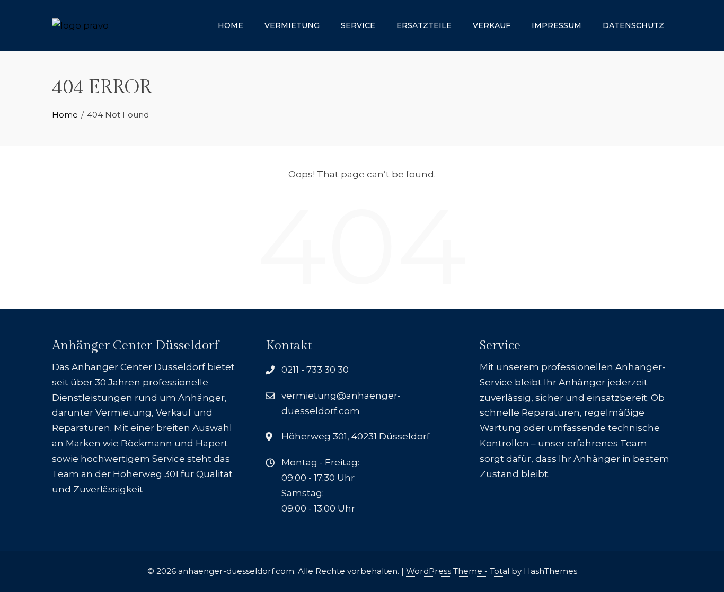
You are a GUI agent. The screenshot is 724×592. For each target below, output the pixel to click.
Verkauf (491, 25)
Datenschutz (633, 25)
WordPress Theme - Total (457, 571)
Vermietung (292, 25)
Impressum (556, 25)
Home (230, 25)
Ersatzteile (424, 25)
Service (358, 25)
